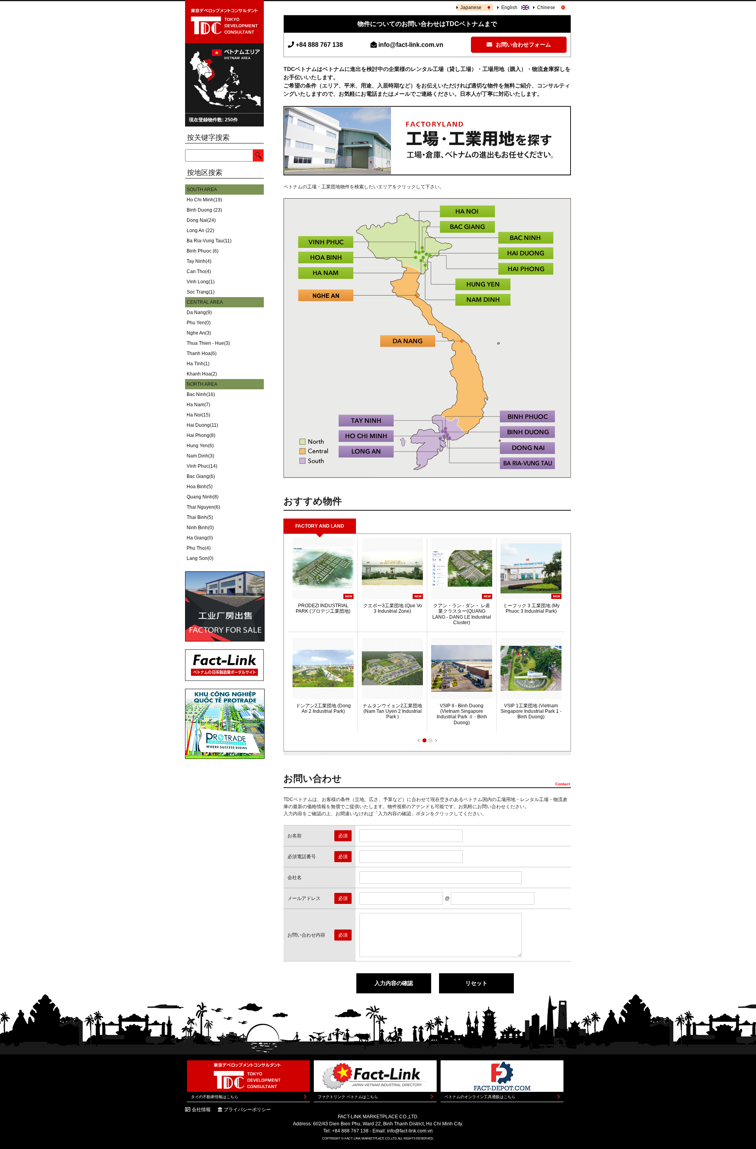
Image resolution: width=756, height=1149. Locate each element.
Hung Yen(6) (200, 445)
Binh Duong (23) (204, 210)
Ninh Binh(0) (200, 527)
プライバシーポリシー (247, 1109)
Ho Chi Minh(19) (204, 200)
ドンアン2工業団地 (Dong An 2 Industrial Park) (323, 708)
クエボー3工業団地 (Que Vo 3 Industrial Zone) (392, 608)
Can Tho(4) (199, 271)
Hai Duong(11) (202, 425)
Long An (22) (200, 230)
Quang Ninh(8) (203, 497)
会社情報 (201, 1109)
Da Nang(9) (199, 312)
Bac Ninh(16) (201, 394)
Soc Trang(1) (201, 292)
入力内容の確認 (393, 983)
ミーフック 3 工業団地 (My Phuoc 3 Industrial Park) (531, 608)
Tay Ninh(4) (199, 261)
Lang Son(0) (200, 558)
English (509, 7)
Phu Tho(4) (199, 548)
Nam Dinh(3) (200, 456)
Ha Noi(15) (198, 415)
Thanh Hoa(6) (202, 353)
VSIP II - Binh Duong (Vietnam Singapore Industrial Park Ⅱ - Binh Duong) (462, 714)
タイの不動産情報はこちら (214, 1097)
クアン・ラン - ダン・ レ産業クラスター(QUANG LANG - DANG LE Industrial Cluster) (461, 614)
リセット (476, 983)
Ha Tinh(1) (198, 363)
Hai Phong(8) (201, 435)
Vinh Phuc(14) (202, 466)
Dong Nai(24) (201, 220)
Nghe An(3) (199, 333)
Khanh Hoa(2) (202, 374)
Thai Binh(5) (200, 517)
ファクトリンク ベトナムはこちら (348, 1097)
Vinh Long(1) (201, 281)
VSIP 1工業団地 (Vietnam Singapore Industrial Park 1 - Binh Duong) (530, 711)
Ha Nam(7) (198, 404)
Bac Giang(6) (201, 476)
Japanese (471, 7)
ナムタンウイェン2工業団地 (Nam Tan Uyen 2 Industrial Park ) (392, 711)
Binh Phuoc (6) (203, 251)
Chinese (546, 7)
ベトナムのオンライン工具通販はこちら (480, 1097)
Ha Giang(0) (200, 538)
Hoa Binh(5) (200, 486)
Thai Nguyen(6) (203, 507)
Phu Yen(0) (199, 322)
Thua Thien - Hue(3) (208, 343)
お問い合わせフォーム (522, 44)
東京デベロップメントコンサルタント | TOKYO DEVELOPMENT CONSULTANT (224, 21)
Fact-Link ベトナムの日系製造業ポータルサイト (224, 665)
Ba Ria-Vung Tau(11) (209, 241)
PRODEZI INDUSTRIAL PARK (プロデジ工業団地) (323, 608)
